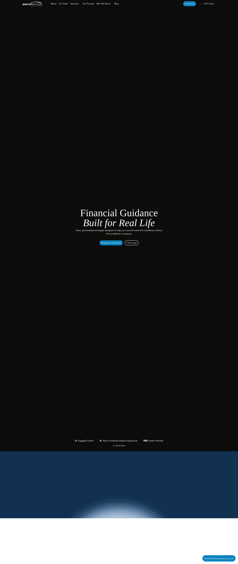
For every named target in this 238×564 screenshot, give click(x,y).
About (53, 3)
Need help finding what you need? (219, 558)
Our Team (63, 3)
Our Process (88, 3)
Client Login (208, 3)
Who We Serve (103, 3)
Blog (116, 3)
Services (74, 3)
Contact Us (189, 3)
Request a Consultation (111, 243)
